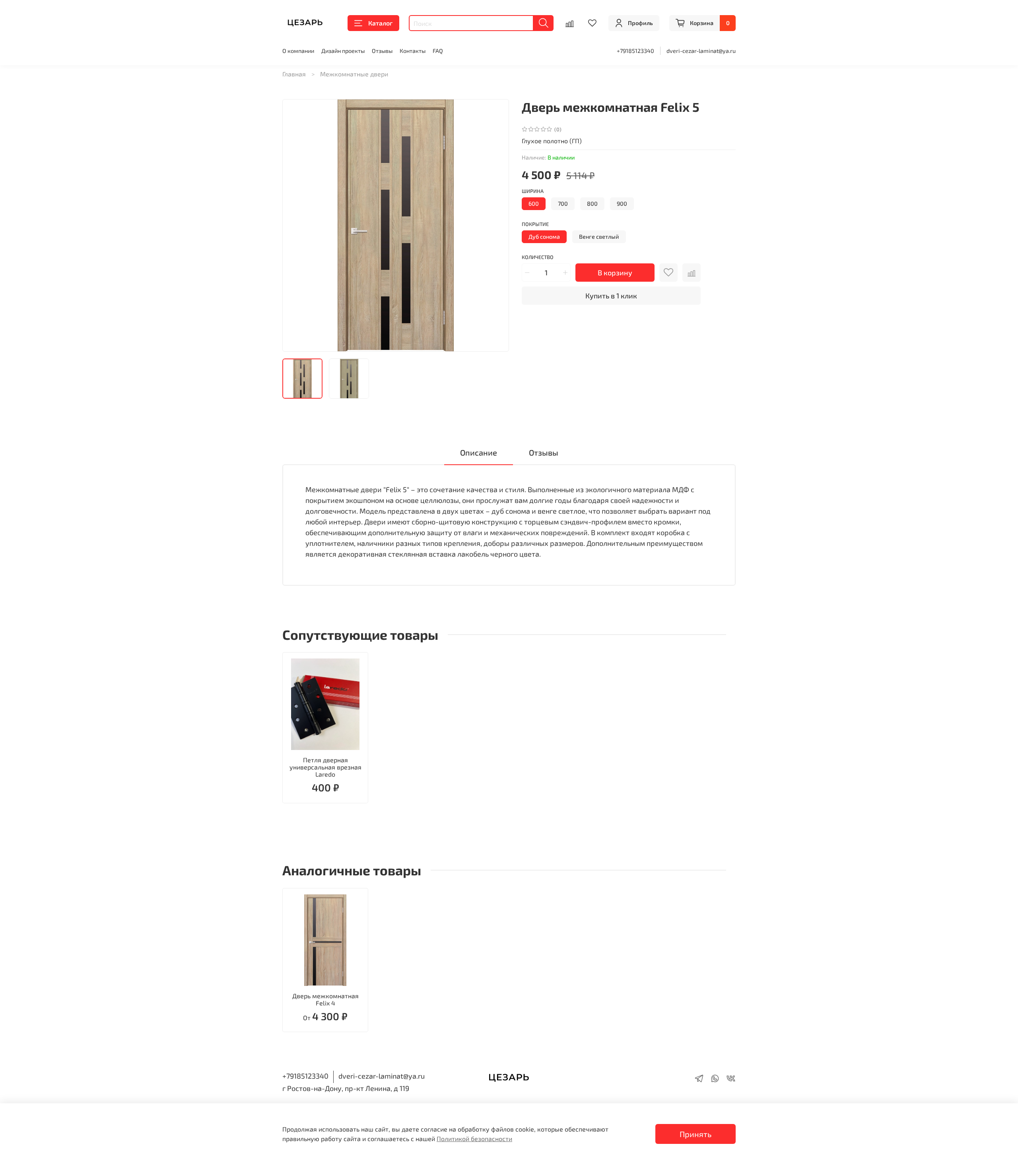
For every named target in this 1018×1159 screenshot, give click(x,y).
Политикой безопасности (474, 1138)
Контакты (412, 50)
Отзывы (382, 50)
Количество (538, 257)
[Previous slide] (295, 225)
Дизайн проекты (343, 50)
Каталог (380, 23)
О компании (298, 50)
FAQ (438, 50)
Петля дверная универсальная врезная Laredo (325, 767)
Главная (294, 74)
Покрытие (535, 224)
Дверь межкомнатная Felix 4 (325, 999)
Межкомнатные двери (354, 74)
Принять (695, 1134)
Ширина (533, 191)
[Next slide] (496, 225)
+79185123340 (635, 50)
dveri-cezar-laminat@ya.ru (701, 50)
